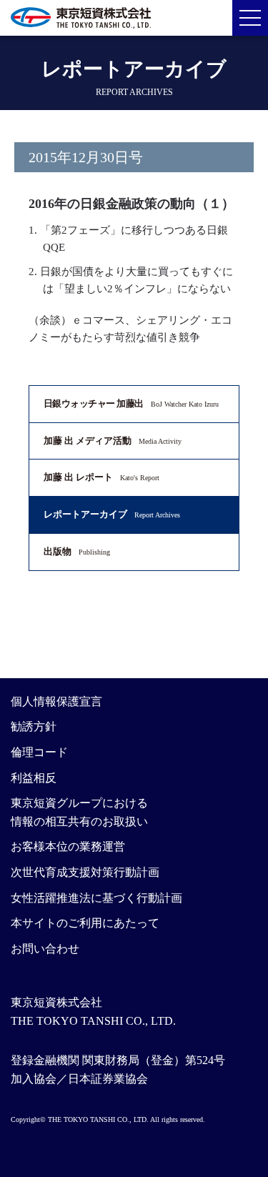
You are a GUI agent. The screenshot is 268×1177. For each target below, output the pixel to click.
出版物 (77, 551)
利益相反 (33, 778)
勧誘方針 (33, 726)
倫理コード (39, 752)
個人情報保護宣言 (56, 701)
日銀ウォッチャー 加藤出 (131, 403)
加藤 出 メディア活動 (113, 440)
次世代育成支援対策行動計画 (85, 872)
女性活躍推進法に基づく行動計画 (96, 898)
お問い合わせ (45, 949)
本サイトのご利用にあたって (85, 923)
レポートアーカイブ (112, 514)
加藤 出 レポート (101, 477)
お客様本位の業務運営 (68, 846)
